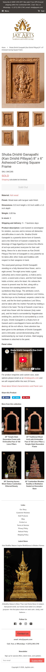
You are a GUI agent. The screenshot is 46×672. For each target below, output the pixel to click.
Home (3, 47)
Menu (6, 11)
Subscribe (37, 660)
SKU (7, 172)
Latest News (23, 541)
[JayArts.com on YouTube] (31, 624)
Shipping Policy (23, 535)
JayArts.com (29, 667)
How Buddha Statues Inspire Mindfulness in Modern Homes (23, 545)
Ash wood (14, 195)
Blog (23, 519)
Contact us (23, 522)
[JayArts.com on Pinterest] (20, 624)
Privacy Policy (23, 528)
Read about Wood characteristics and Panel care (22, 386)
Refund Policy (23, 531)
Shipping (5, 180)
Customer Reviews (23, 513)
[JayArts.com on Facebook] (15, 624)
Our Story (23, 509)
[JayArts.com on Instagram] (25, 624)
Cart (42, 11)
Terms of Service (23, 525)
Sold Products (23, 516)
